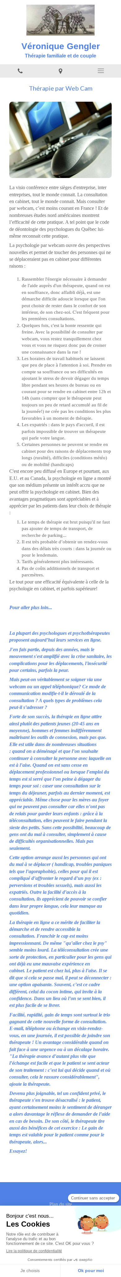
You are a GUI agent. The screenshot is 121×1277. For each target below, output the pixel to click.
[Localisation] (60, 71)
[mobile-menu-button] (101, 71)
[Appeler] (20, 71)
